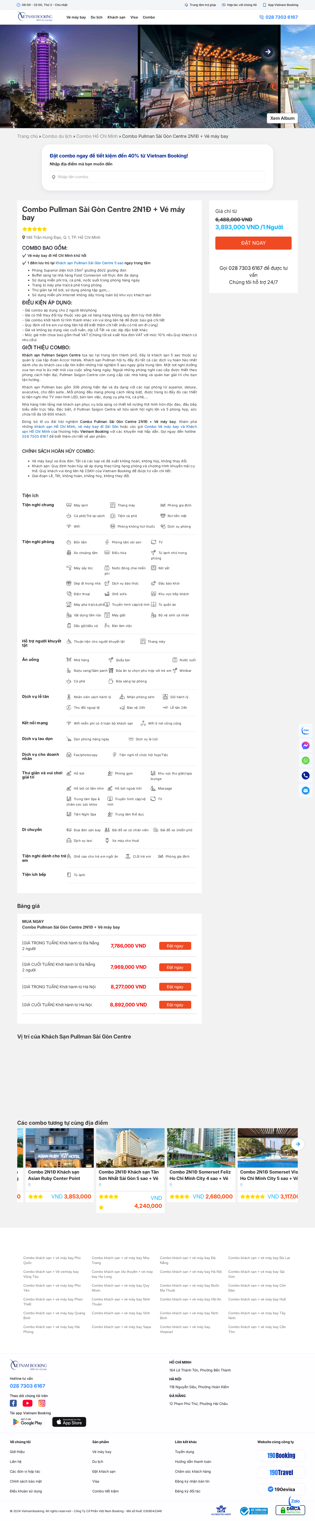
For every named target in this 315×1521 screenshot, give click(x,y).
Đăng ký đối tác (188, 1491)
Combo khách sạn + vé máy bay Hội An (190, 1299)
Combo (149, 17)
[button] (268, 52)
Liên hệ (15, 1461)
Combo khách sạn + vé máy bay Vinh (121, 1313)
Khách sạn (117, 17)
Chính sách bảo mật (26, 1481)
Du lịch (97, 17)
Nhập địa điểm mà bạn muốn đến (81, 163)
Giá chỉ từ (226, 211)
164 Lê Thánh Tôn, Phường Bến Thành (200, 1370)
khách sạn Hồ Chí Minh (54, 426)
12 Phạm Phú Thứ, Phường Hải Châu (198, 1403)
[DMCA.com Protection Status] (290, 1511)
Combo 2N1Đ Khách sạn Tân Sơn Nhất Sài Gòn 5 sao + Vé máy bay (121, 1175)
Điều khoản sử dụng (26, 1491)
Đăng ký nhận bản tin (192, 1481)
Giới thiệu (17, 1452)
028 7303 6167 (282, 17)
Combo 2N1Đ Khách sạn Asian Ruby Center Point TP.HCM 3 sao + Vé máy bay (50, 1175)
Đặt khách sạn (103, 1471)
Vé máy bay (76, 17)
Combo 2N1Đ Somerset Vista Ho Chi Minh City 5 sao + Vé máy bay (263, 1175)
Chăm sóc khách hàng (193, 1471)
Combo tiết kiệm (105, 1491)
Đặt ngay (175, 945)
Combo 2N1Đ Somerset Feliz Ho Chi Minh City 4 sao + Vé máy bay (192, 1175)
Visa (134, 17)
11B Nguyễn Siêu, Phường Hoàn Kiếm (199, 1387)
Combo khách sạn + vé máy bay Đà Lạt (259, 1258)
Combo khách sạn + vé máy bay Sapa (121, 1327)
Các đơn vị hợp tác (25, 1471)
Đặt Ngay (253, 243)
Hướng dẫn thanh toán (193, 1461)
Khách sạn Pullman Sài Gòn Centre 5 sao (89, 263)
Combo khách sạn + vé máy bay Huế (257, 1299)
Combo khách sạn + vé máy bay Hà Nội (191, 1272)
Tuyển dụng (184, 1452)
